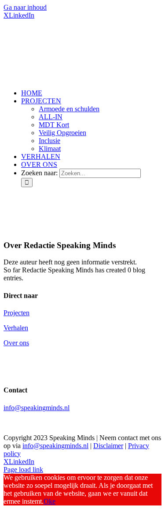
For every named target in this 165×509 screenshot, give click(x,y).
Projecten (16, 313)
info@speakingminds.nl (37, 407)
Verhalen (16, 328)
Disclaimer (108, 445)
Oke (49, 501)
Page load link (23, 469)
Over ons (16, 343)
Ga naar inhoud (25, 7)
